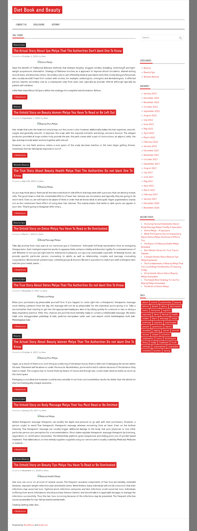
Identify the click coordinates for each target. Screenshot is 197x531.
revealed (146, 330)
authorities (165, 302)
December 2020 (151, 203)
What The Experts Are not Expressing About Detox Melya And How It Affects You (161, 237)
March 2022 (149, 137)
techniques (170, 338)
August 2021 (150, 168)
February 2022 (151, 142)
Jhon (43, 56)
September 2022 (152, 111)
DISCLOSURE (39, 24)
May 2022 (148, 128)
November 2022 (151, 102)
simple (155, 334)
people (145, 326)
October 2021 (151, 159)
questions (157, 326)
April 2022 (149, 133)
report (168, 326)
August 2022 (150, 115)
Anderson (43, 525)
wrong (167, 350)
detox (164, 306)
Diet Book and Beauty (37, 10)
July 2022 (148, 120)
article (154, 302)
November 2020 (151, 207)
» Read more (20, 97)
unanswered (159, 346)
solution (165, 334)
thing (145, 342)
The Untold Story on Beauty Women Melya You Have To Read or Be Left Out (64, 112)
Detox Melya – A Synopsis (157, 230)
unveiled (146, 350)
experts (167, 310)
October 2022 (151, 107)
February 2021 (151, 194)
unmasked (173, 346)
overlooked (170, 322)
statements (147, 338)
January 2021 (150, 199)
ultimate (146, 346)
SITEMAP (56, 24)
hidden (145, 318)
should (175, 330)
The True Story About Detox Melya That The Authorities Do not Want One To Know (69, 285)
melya (174, 318)
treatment (164, 342)
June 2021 (149, 177)
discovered (175, 306)
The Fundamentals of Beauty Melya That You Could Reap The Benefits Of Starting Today (162, 266)
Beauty (17, 106)
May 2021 (148, 181)
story (159, 338)
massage (164, 318)
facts (156, 314)
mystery (158, 322)
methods (146, 322)
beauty (177, 302)
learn (154, 318)
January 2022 (150, 146)
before (145, 306)
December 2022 (151, 98)
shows (145, 334)
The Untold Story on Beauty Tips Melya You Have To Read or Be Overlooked (64, 465)
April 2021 (149, 186)
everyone (155, 310)
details (155, 306)
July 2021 (148, 172)
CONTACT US (21, 24)
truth (174, 342)
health (174, 314)
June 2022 (149, 124)
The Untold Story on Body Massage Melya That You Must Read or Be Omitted (65, 405)
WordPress (29, 525)
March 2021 (149, 190)
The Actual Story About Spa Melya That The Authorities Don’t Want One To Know (68, 51)
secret (166, 330)
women (157, 350)
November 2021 (151, 155)
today (153, 342)
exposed (146, 314)
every (145, 310)
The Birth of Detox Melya (156, 286)
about (145, 302)
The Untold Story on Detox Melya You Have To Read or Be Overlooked (60, 229)
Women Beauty (21, 165)
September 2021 (152, 164)
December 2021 (151, 150)
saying (156, 330)
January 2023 (150, 93)
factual (165, 314)
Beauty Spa (19, 45)
